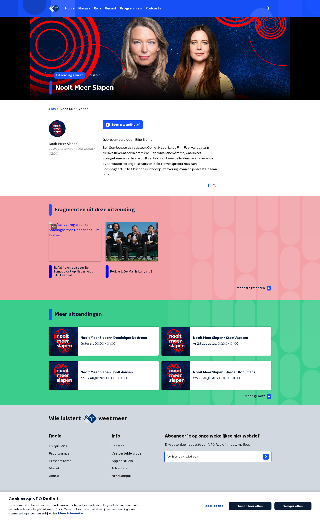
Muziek (54, 468)
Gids (97, 8)
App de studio (122, 461)
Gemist (110, 8)
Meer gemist (255, 396)
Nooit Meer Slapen (63, 144)
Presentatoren (60, 461)
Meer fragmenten (251, 288)
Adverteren (120, 468)
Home (70, 8)
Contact (117, 446)
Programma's (131, 8)
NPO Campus (121, 476)
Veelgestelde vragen (127, 453)
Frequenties (58, 446)
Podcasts (153, 8)
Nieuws (84, 8)
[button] (267, 8)
